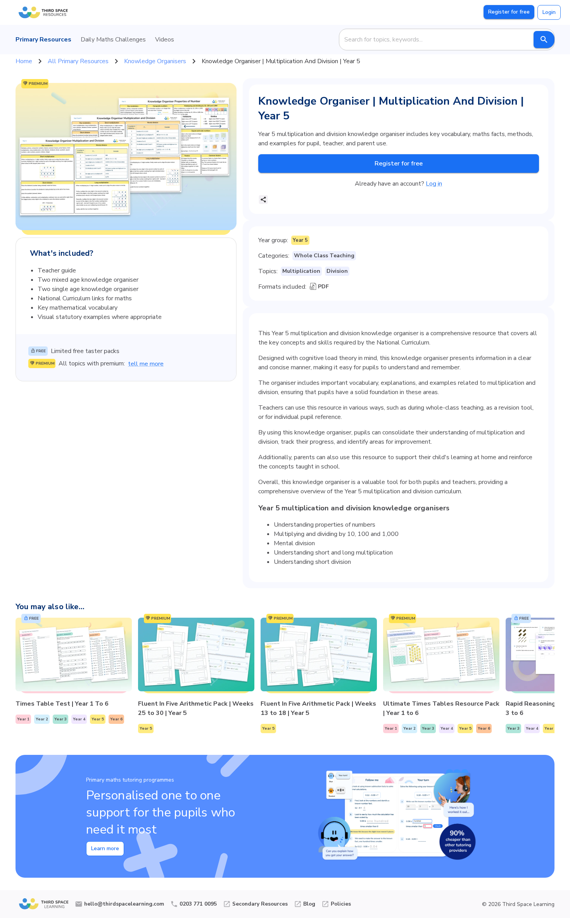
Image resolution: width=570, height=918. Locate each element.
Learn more (105, 848)
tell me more (146, 364)
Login (549, 12)
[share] (263, 200)
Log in (434, 183)
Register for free (509, 12)
